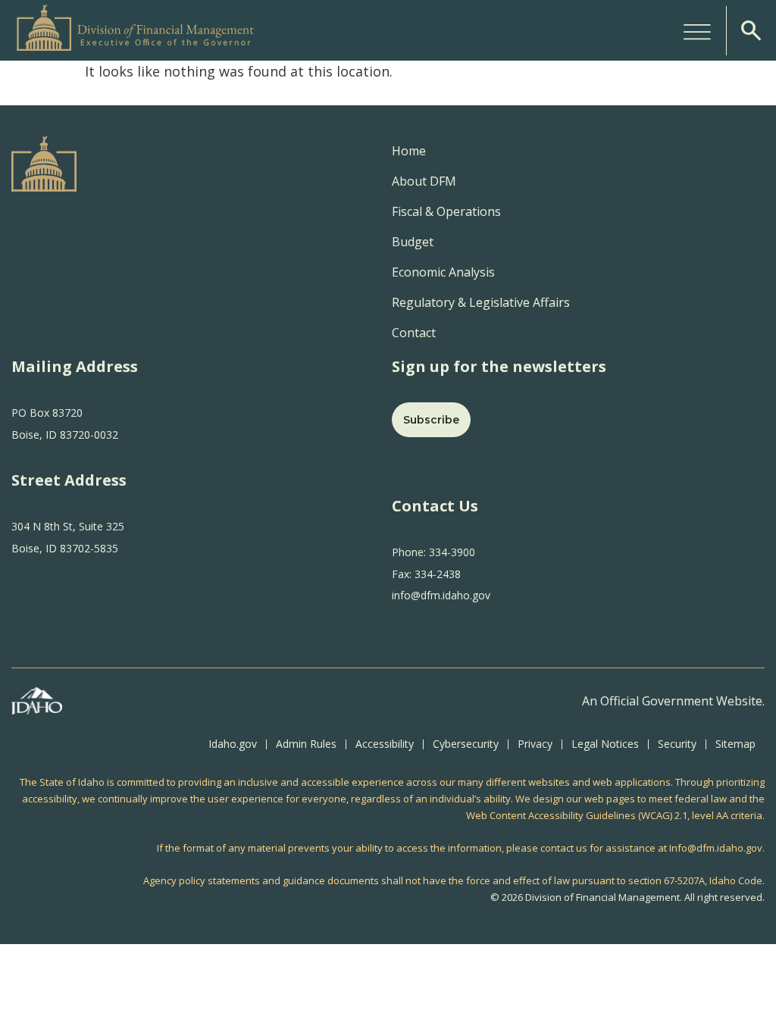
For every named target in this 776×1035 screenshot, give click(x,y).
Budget (412, 241)
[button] (697, 30)
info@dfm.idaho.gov (441, 595)
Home (409, 150)
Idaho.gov (232, 743)
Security (677, 743)
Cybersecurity (466, 743)
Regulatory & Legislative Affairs (481, 302)
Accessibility (384, 743)
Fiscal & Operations (446, 211)
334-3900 (450, 552)
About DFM (424, 181)
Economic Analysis (443, 272)
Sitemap (735, 743)
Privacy (535, 743)
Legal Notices (605, 743)
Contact (414, 332)
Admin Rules (306, 743)
